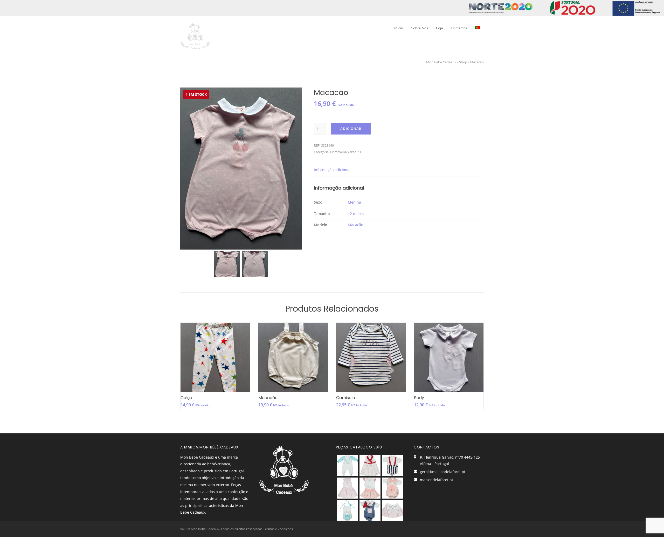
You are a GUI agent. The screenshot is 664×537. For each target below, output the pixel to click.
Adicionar (350, 128)
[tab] (332, 170)
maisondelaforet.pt (436, 479)
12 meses (356, 213)
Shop (463, 62)
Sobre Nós (419, 28)
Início (398, 28)
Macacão (355, 224)
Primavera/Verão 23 (345, 152)
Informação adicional (332, 169)
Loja (439, 28)
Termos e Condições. (278, 529)
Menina (354, 202)
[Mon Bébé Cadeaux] (195, 34)
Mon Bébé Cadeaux (441, 62)
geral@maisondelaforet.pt (442, 471)
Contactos (459, 28)
